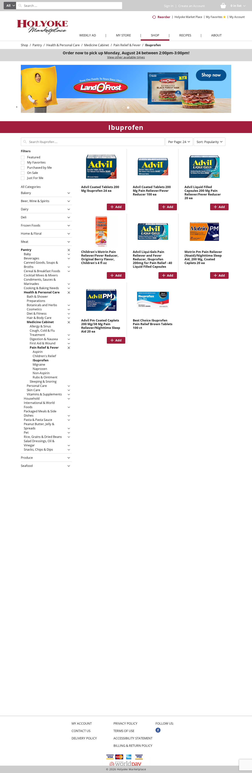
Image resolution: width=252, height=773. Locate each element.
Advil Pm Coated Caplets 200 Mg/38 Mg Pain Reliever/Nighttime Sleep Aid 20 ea (100, 325)
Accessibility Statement (132, 738)
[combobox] (10, 5)
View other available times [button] (126, 57)
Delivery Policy (84, 738)
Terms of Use (123, 731)
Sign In (168, 6)
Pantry (37, 45)
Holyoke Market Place (188, 17)
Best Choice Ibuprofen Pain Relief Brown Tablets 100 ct (152, 324)
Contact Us (81, 731)
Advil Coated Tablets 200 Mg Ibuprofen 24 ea (100, 189)
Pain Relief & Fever (127, 45)
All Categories (31, 187)
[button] (126, 88)
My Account (82, 723)
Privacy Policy (125, 723)
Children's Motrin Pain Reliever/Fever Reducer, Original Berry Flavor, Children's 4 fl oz (99, 257)
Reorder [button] (164, 17)
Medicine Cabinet (96, 45)
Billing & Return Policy (132, 746)
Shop (24, 45)
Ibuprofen (153, 45)
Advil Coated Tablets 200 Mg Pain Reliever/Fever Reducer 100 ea (152, 190)
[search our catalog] (20, 5)
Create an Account (191, 6)
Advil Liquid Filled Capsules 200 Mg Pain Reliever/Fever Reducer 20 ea (202, 192)
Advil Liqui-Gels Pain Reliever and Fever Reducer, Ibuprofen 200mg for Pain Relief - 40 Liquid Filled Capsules (152, 259)
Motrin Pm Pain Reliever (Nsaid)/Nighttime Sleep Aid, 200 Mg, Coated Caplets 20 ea (203, 257)
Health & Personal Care (63, 45)
